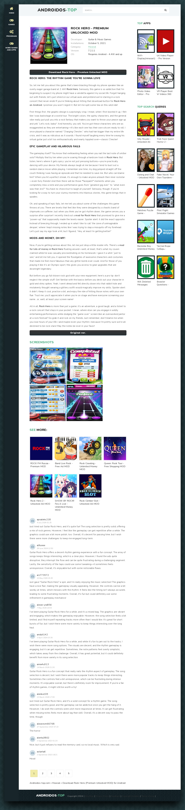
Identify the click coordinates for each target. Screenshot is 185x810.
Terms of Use (147, 796)
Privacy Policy (102, 796)
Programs (11, 36)
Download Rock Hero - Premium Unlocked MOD (78, 72)
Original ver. (78, 332)
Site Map (89, 796)
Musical (92, 46)
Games (11, 25)
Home (11, 13)
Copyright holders (130, 796)
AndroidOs (57, 10)
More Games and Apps (11, 49)
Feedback (115, 796)
